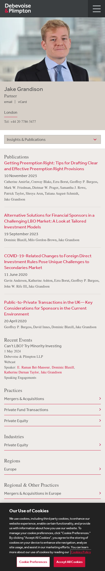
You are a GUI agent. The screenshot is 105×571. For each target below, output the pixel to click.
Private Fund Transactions (26, 409)
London (10, 112)
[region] (52, 537)
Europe (10, 469)
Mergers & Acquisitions (24, 398)
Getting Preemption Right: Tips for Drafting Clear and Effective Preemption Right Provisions (51, 165)
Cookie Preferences (33, 562)
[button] (96, 8)
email (8, 102)
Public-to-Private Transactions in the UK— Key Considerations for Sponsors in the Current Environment (48, 307)
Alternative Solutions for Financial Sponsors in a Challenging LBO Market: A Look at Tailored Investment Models (49, 220)
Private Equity (16, 420)
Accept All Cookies (69, 562)
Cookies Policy (81, 552)
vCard (22, 102)
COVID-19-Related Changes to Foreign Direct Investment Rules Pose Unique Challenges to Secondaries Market (48, 261)
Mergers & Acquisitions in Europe (32, 493)
